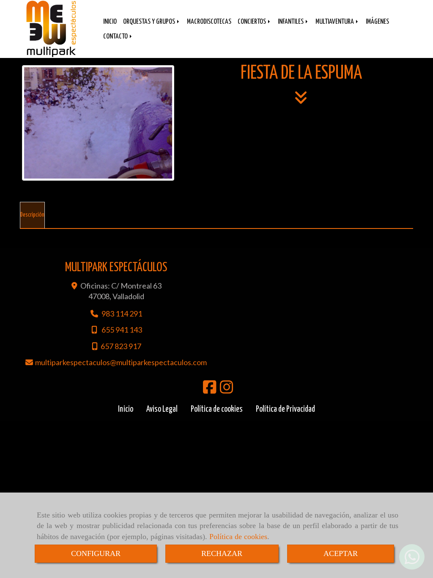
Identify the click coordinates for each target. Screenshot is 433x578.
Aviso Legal (162, 409)
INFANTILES (291, 21)
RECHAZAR (221, 553)
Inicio (125, 409)
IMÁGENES (377, 21)
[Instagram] (226, 389)
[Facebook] (209, 389)
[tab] (32, 215)
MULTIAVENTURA (335, 21)
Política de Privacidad (285, 409)
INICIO (110, 21)
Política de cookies (238, 536)
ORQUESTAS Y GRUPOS (149, 21)
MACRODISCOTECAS (209, 21)
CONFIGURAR (96, 553)
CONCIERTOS (252, 21)
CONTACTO (116, 36)
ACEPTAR (340, 553)
